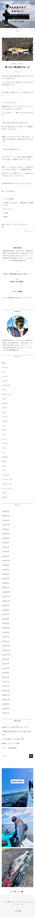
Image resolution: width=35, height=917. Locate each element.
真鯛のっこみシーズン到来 (10, 743)
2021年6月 (5, 668)
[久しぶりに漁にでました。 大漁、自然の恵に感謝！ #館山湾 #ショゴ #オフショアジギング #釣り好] (17, 827)
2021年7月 (5, 664)
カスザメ (5, 403)
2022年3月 (5, 632)
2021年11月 (6, 650)
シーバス (20, 63)
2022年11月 (6, 596)
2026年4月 (5, 520)
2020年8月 (5, 704)
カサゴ (4, 399)
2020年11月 (6, 695)
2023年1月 (5, 587)
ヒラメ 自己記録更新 (9, 748)
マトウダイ (5, 475)
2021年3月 (5, 677)
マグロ (4, 461)
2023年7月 (5, 569)
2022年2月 (5, 637)
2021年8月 (5, 659)
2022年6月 (5, 619)
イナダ (4, 390)
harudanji (17, 248)
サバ (3, 426)
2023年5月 (5, 578)
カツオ (4, 408)
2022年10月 (6, 601)
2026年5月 (5, 516)
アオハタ (5, 367)
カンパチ (5, 417)
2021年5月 (5, 673)
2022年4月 (5, 628)
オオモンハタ (6, 394)
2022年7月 (5, 614)
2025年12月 (6, 525)
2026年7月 (5, 511)
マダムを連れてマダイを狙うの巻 (13, 739)
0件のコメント (28, 231)
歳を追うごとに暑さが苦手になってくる (15, 727)
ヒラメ (4, 448)
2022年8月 (5, 610)
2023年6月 (5, 574)
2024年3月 (5, 556)
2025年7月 (5, 534)
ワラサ (4, 493)
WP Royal (20, 904)
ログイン (21, 298)
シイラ (4, 434)
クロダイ (5, 421)
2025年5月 (5, 543)
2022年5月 (5, 623)
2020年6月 (5, 708)
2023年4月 (5, 583)
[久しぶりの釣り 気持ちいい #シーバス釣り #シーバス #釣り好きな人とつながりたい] (17, 867)
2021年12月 (6, 646)
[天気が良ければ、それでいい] (17, 9)
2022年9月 (5, 605)
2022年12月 (6, 592)
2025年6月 (5, 538)
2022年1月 (5, 641)
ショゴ (4, 439)
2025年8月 (5, 529)
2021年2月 (5, 682)
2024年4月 (5, 552)
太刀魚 (4, 497)
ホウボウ (5, 457)
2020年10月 (6, 699)
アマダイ (5, 376)
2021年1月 (5, 686)
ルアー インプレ (7, 484)
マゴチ (4, 466)
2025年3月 (5, 547)
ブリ (3, 452)
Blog (14, 63)
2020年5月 (5, 713)
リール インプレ (7, 479)
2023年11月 (6, 561)
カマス (4, 412)
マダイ (4, 470)
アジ (3, 372)
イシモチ (5, 381)
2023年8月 (5, 565)
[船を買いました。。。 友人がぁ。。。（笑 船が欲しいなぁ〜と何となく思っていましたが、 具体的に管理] (17, 787)
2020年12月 (6, 691)
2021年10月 (6, 655)
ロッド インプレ (7, 488)
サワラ (4, 430)
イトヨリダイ (6, 385)
